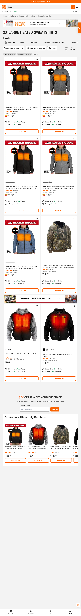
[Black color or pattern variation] (44, 349)
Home (5, 16)
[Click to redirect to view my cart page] (77, 7)
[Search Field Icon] (73, 7)
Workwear (13, 16)
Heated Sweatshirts (45, 16)
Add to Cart (21, 131)
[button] (71, 48)
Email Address (25, 405)
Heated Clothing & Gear (27, 16)
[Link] (22, 96)
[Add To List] (37, 59)
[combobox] (39, 7)
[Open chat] (79, 27)
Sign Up (55, 409)
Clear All (35, 54)
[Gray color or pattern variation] (47, 349)
